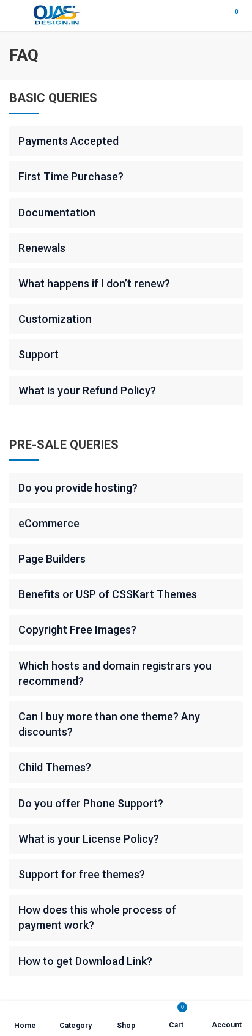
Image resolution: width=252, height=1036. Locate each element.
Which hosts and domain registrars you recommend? (115, 673)
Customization (55, 319)
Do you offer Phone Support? (90, 803)
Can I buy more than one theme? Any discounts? (109, 724)
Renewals (41, 248)
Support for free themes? (81, 874)
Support (38, 354)
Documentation (56, 212)
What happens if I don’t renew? (94, 283)
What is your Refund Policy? (87, 390)
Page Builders (52, 558)
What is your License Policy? (88, 838)
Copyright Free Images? (77, 629)
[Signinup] (209, 15)
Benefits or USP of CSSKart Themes (107, 594)
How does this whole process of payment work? (97, 917)
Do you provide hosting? (78, 487)
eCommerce (49, 523)
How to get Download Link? (85, 961)
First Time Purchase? (71, 176)
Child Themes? (54, 767)
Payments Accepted (68, 141)
